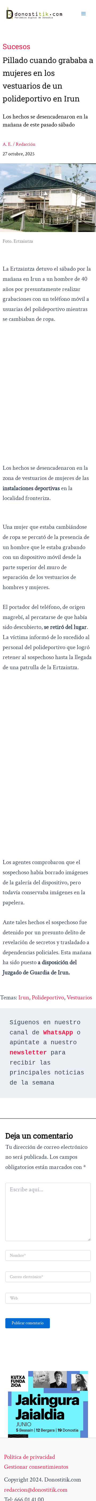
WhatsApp (58, 1032)
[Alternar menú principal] (83, 13)
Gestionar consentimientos (36, 1467)
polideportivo (48, 998)
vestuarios (79, 998)
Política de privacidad (29, 1457)
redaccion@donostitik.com (35, 1490)
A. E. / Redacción (19, 144)
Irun (23, 998)
